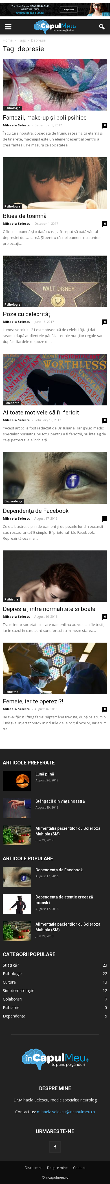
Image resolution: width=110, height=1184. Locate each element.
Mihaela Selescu (16, 125)
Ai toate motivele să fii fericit (41, 412)
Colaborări (12, 403)
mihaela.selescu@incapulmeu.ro (66, 1111)
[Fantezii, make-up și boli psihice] (55, 85)
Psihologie (12, 108)
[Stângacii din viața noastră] (17, 808)
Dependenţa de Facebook (36, 510)
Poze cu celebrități (27, 314)
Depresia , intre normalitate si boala (49, 609)
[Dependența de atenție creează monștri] (17, 904)
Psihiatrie (11, 599)
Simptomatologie (18, 990)
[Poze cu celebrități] (55, 281)
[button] (102, 26)
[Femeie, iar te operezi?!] (55, 668)
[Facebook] (55, 1147)
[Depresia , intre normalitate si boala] (55, 576)
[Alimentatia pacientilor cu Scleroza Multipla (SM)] (17, 835)
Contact (79, 1167)
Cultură (9, 982)
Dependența (14, 501)
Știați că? (11, 965)
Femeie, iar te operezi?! (33, 701)
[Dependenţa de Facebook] (55, 478)
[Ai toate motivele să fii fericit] (55, 379)
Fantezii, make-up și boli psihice (45, 117)
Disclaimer (33, 1167)
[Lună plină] (17, 781)
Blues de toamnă (25, 216)
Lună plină (45, 774)
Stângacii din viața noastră (60, 801)
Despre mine (57, 1167)
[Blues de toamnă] (55, 183)
